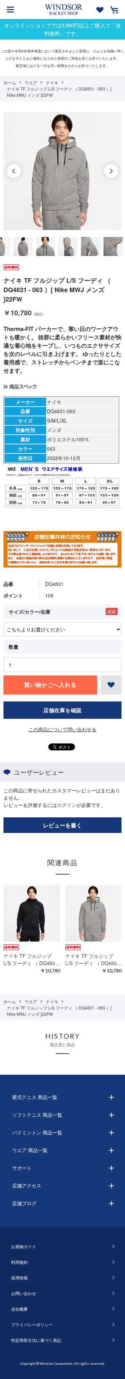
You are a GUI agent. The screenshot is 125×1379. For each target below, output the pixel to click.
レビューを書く (62, 825)
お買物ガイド (23, 1246)
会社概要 (19, 1309)
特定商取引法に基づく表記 (36, 1340)
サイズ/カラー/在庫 (29, 611)
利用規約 (19, 1262)
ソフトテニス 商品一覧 (37, 1114)
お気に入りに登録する (111, 685)
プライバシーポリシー (32, 1324)
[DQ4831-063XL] (23, 246)
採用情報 (19, 1277)
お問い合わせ (23, 1293)
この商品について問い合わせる (62, 729)
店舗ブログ (24, 1203)
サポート (22, 1167)
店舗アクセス (26, 1185)
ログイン (66, 804)
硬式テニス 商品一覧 (34, 1096)
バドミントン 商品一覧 (37, 1132)
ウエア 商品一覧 (30, 1150)
